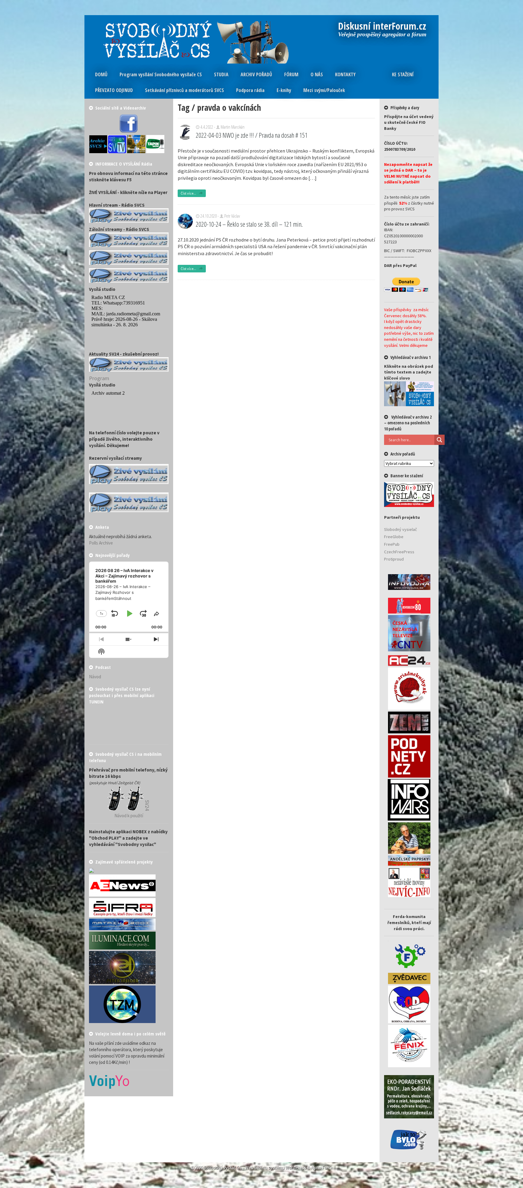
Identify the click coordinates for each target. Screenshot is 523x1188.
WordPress (295, 1167)
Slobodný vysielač (400, 529)
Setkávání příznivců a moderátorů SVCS (184, 90)
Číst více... (189, 193)
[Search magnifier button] (439, 440)
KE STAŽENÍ (403, 74)
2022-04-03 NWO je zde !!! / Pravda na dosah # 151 (252, 135)
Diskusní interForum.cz (382, 26)
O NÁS (317, 74)
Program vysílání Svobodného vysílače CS (161, 74)
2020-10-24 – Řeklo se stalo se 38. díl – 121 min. (249, 224)
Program (99, 378)
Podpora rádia (250, 90)
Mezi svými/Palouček (324, 90)
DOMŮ (101, 74)
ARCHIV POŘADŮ (256, 74)
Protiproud (394, 559)
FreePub (392, 544)
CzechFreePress (399, 552)
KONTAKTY (345, 74)
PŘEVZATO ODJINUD (114, 90)
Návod (95, 677)
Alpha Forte (322, 1167)
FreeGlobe (393, 536)
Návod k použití (128, 815)
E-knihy (284, 90)
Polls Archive (101, 543)
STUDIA (221, 74)
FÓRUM (291, 74)
